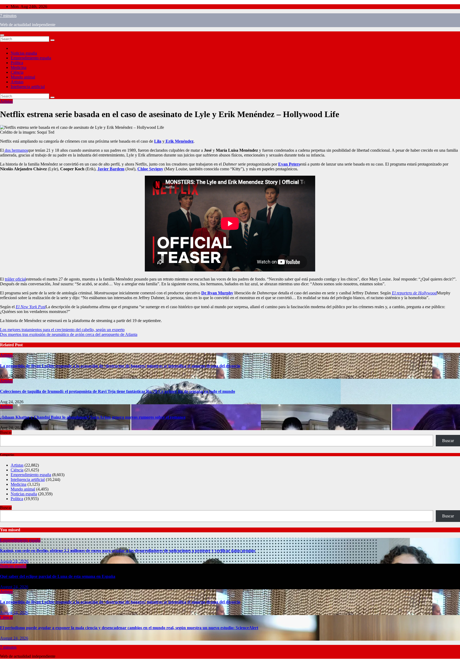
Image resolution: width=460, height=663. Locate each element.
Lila (157, 141)
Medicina (18, 67)
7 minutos (8, 15)
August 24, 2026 (14, 561)
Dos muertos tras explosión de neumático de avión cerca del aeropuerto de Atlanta (68, 334)
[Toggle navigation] (2, 35)
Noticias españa (24, 53)
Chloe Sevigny (150, 169)
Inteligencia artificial (28, 86)
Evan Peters (289, 164)
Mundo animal (23, 77)
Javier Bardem (110, 169)
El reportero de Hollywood (414, 293)
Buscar (6, 432)
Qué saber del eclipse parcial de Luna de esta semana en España (57, 576)
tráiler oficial (15, 279)
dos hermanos (16, 150)
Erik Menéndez (179, 141)
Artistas (17, 82)
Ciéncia (17, 72)
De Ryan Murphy (217, 293)
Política (17, 62)
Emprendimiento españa (31, 58)
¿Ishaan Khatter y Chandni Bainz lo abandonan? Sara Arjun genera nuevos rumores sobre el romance (93, 417)
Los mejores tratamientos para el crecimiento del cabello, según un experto (62, 329)
